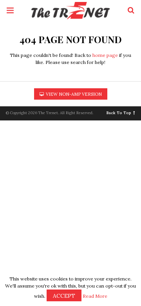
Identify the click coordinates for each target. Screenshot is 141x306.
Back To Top (119, 112)
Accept (64, 295)
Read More (95, 296)
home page (105, 55)
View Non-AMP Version (73, 94)
